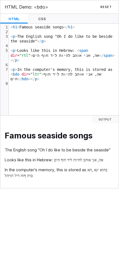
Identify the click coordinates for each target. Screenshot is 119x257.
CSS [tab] (42, 19)
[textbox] (64, 69)
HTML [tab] (14, 19)
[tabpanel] (59, 69)
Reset (106, 7)
